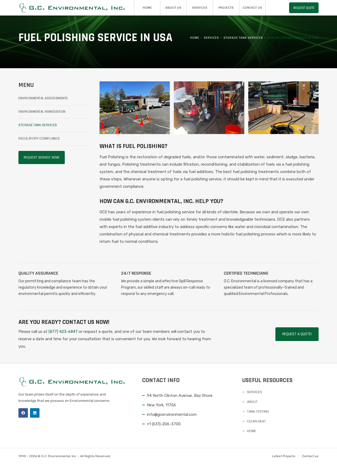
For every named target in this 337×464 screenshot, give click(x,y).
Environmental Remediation (42, 112)
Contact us (310, 456)
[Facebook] (23, 413)
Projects (226, 8)
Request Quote (303, 8)
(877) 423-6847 (63, 331)
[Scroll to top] (326, 453)
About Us (173, 8)
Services (199, 8)
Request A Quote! (297, 334)
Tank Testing (258, 411)
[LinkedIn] (34, 413)
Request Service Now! (42, 157)
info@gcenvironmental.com (172, 414)
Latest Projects (283, 456)
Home (147, 8)
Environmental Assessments (43, 98)
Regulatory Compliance (39, 138)
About (252, 401)
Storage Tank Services (243, 38)
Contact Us (252, 8)
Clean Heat (256, 421)
